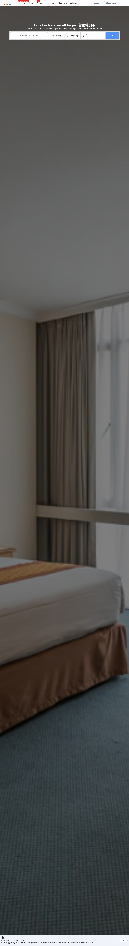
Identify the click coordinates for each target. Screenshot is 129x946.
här (25, 944)
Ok (123, 940)
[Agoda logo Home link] (7, 3)
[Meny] (80, 3)
